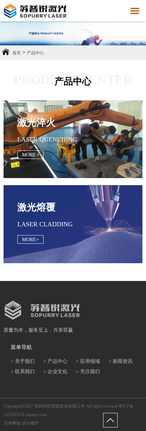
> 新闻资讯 (120, 361)
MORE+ (30, 155)
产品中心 (35, 52)
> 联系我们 (23, 371)
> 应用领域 (88, 361)
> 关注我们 (88, 371)
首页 (16, 52)
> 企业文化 (55, 371)
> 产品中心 (55, 361)
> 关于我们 (23, 361)
